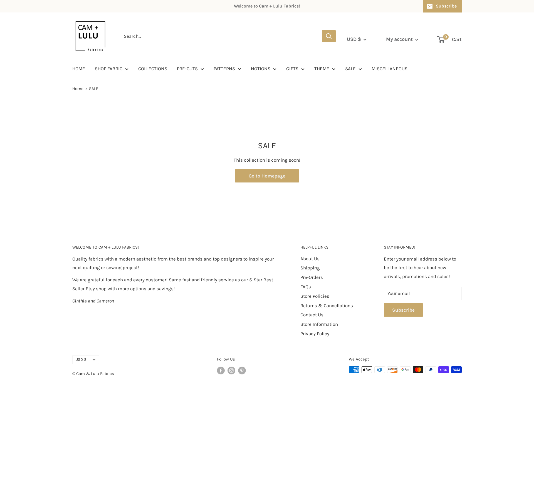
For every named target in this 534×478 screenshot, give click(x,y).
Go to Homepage (267, 176)
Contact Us (311, 314)
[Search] (329, 36)
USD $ (80, 359)
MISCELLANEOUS (389, 68)
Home (77, 88)
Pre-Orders (311, 277)
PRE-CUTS (187, 68)
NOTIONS (260, 68)
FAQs (305, 286)
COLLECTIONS (152, 68)
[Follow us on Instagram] (231, 370)
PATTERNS (224, 68)
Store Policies (314, 296)
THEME (321, 68)
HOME (78, 68)
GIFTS (292, 68)
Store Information (319, 324)
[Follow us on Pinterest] (242, 370)
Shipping (310, 268)
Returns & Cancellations (326, 305)
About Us (310, 258)
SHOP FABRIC (108, 68)
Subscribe (446, 6)
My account (400, 39)
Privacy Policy (314, 333)
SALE (350, 68)
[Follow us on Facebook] (221, 370)
